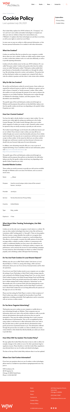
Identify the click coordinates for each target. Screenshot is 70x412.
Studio (41, 4)
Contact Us (57, 4)
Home (4, 13)
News (48, 4)
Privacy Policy (60, 20)
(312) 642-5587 (56, 395)
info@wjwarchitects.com (58, 398)
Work (33, 4)
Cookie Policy (60, 23)
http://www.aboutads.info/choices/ (15, 149)
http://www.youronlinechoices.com (12, 151)
